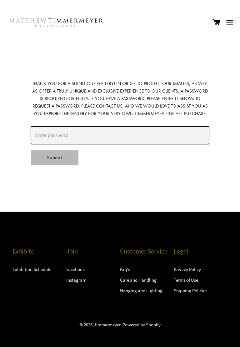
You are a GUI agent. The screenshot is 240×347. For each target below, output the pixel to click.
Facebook (75, 269)
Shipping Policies (190, 291)
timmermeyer (107, 325)
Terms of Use (186, 280)
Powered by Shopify (141, 325)
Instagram (76, 280)
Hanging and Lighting (141, 291)
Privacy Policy (187, 269)
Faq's (125, 269)
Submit (54, 157)
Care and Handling (138, 280)
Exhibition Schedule (31, 269)
